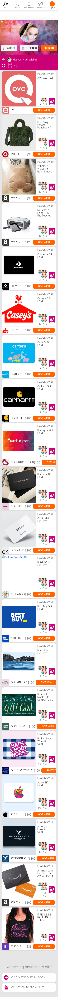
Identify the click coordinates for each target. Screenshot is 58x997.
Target (14, 154)
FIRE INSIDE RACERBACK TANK (44, 917)
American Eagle (19, 858)
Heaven (17, 59)
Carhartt (16, 418)
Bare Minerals (19, 682)
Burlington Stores (22, 462)
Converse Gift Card (45, 256)
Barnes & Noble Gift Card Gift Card (45, 697)
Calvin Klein (17, 550)
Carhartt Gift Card (44, 388)
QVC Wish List (45, 78)
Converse (16, 286)
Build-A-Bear (17, 594)
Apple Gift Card (42, 784)
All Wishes (31, 59)
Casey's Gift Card (44, 300)
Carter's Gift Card (43, 344)
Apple (13, 814)
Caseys (14, 330)
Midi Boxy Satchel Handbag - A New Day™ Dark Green (44, 127)
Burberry (16, 506)
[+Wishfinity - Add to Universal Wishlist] (52, 101)
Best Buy (15, 638)
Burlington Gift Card (45, 432)
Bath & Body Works (21, 770)
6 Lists (11, 48)
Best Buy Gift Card (44, 608)
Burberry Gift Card (44, 476)
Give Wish (44, 110)
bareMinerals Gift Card (44, 652)
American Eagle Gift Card (42, 829)
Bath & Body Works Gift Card (44, 741)
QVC (12, 110)
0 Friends (31, 48)
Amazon (15, 198)
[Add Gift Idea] (3, 65)
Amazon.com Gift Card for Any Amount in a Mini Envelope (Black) (45, 877)
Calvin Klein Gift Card (43, 520)
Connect (49, 48)
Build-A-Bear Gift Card (44, 564)
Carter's (15, 374)
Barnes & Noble (19, 726)
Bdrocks (12, 947)
